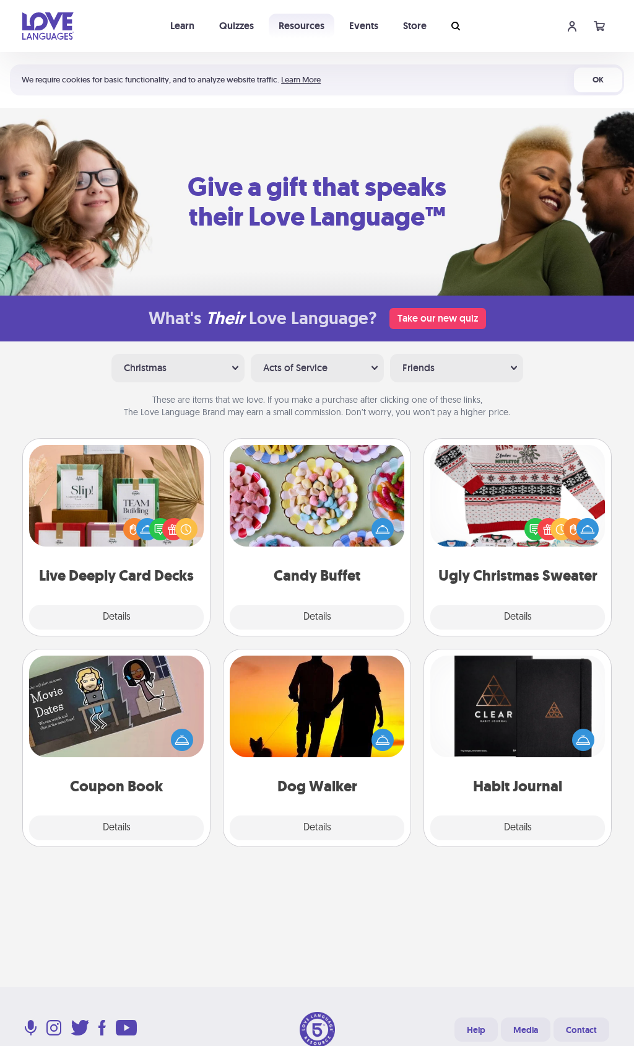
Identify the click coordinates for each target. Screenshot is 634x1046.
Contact (581, 1029)
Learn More (301, 79)
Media (525, 1029)
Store (415, 25)
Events (363, 25)
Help (476, 1029)
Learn (182, 25)
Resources (301, 25)
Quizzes (236, 25)
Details (117, 617)
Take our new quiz (437, 318)
